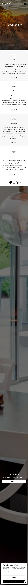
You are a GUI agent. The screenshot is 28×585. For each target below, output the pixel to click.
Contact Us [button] (14, 481)
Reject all (14, 574)
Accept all (14, 581)
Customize (14, 577)
